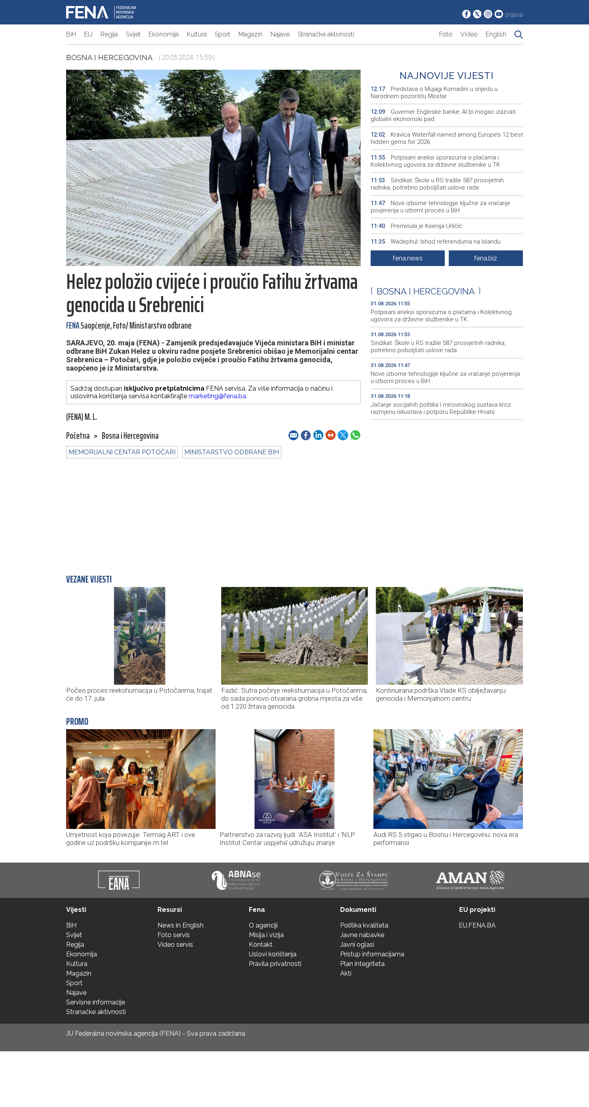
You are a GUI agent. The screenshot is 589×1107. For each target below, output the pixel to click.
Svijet (133, 34)
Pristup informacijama (372, 954)
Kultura (197, 34)
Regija (109, 34)
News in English (180, 925)
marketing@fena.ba (217, 396)
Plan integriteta (362, 964)
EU (88, 34)
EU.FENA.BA (477, 925)
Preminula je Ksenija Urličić (416, 226)
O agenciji (263, 925)
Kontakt (260, 944)
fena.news (408, 258)
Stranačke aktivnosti (326, 34)
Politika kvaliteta (364, 925)
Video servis (175, 944)
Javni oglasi (357, 944)
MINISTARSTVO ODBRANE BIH (231, 452)
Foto (445, 34)
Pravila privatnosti (275, 964)
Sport (222, 34)
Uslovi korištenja (273, 954)
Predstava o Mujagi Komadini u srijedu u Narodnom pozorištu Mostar (434, 92)
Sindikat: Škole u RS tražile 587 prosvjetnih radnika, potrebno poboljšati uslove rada (437, 184)
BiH (71, 34)
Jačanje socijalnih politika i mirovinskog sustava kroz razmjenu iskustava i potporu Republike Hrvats (441, 408)
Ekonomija (164, 34)
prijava (514, 14)
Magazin (250, 34)
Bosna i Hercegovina (109, 57)
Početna (78, 436)
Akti (345, 973)
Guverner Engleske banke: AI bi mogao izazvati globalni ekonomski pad (443, 115)
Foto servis (173, 935)
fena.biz (485, 258)
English (496, 34)
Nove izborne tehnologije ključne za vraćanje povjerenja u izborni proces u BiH (440, 207)
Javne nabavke (362, 935)
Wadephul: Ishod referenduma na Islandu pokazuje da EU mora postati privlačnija (435, 245)
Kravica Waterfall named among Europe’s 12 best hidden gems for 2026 (447, 138)
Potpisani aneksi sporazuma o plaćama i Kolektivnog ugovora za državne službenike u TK (435, 161)
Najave (280, 34)
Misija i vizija (266, 935)
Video (469, 34)
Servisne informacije (95, 1002)
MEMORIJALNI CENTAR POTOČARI (122, 452)
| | (426, 291)
